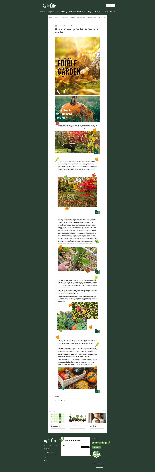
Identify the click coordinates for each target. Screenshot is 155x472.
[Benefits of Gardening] (77, 418)
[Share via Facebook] (55, 400)
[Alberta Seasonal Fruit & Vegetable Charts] (58, 418)
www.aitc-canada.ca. (99, 467)
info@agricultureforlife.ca (52, 452)
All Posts (50, 17)
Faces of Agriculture (81, 17)
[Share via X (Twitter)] (58, 400)
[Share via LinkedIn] (61, 400)
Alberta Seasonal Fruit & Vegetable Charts (57, 425)
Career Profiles (65, 17)
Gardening (57, 396)
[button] (104, 17)
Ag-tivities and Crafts (91, 17)
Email (64, 445)
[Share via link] (64, 400)
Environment (72, 17)
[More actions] (99, 26)
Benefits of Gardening (75, 425)
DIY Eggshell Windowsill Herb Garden (96, 425)
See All (104, 410)
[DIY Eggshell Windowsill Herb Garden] (97, 418)
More (99, 17)
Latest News (57, 17)
